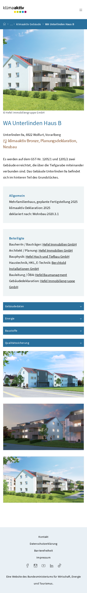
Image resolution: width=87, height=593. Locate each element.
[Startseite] (4, 24)
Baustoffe (22, 330)
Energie (21, 318)
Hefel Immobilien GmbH (59, 244)
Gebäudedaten (26, 306)
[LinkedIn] (52, 566)
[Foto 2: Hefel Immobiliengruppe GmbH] (43, 427)
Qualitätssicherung (28, 343)
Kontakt (43, 537)
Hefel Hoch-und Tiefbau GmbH (47, 256)
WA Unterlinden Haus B (59, 24)
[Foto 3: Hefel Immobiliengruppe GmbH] (43, 480)
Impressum (43, 557)
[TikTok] (59, 566)
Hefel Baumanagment (51, 275)
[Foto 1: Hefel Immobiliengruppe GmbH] (43, 374)
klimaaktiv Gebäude (28, 24)
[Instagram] (35, 566)
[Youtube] (43, 566)
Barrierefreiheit (43, 550)
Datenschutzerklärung (43, 543)
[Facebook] (27, 566)
